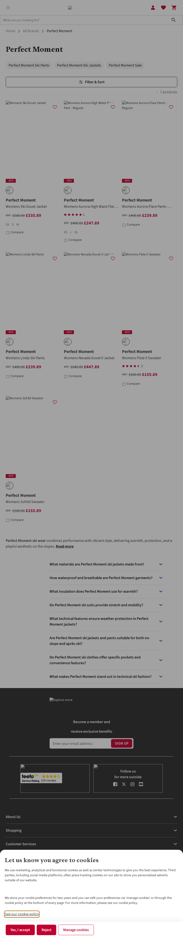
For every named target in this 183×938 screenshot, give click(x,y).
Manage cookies (76, 930)
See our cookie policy (22, 914)
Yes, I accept (20, 930)
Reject (46, 930)
